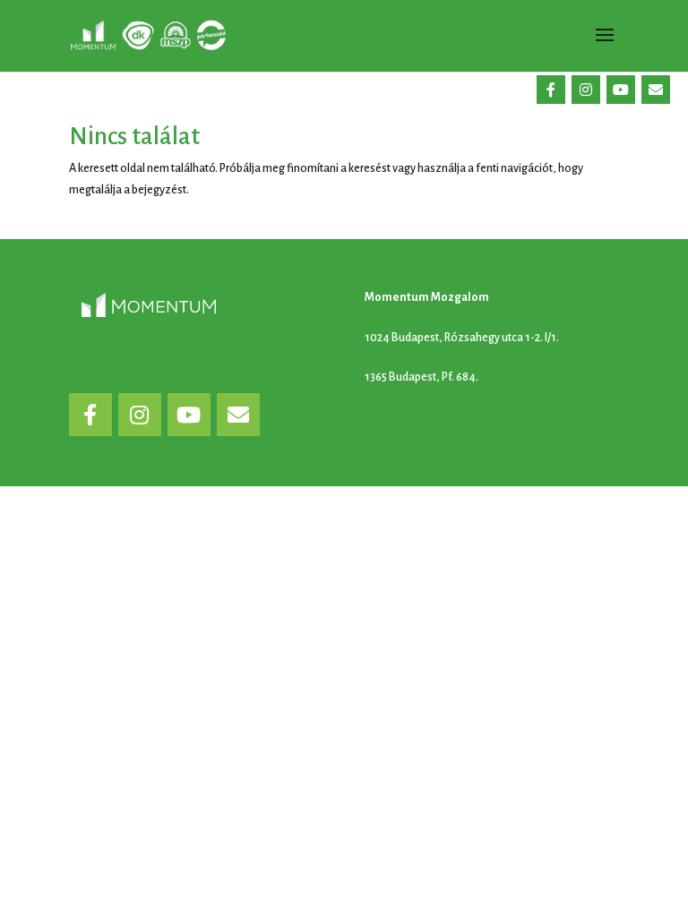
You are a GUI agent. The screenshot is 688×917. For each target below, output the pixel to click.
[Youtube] (189, 414)
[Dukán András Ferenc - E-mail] (655, 89)
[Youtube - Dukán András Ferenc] (620, 89)
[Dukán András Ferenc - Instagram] (586, 89)
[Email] (238, 414)
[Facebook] (90, 414)
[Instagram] (139, 414)
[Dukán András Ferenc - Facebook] (551, 89)
